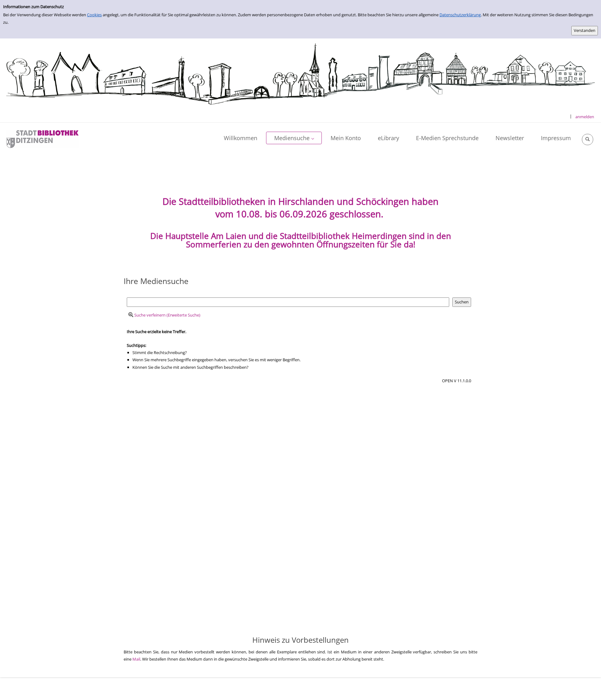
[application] (294, 138)
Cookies (94, 15)
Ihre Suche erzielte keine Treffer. (156, 331)
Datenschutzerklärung (460, 15)
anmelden (584, 116)
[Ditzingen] (42, 138)
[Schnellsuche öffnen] (587, 139)
